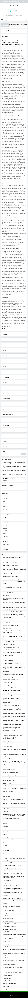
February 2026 (6, 506)
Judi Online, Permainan (8, 655)
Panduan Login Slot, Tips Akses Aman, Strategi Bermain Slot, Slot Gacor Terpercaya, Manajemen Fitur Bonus (14, 763)
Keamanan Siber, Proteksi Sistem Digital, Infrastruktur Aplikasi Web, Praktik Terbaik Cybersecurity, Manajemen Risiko (14, 709)
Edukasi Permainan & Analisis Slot (10, 590)
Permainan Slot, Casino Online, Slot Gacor (12, 806)
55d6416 (5, 47)
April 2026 (5, 501)
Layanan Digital (6, 732)
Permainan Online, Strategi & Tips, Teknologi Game (14, 803)
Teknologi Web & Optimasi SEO (9, 964)
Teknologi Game (6, 946)
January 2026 (5, 509)
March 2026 (5, 504)
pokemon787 (5, 811)
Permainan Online (6, 796)
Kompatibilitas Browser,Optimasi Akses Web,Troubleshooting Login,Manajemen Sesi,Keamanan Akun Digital (11, 729)
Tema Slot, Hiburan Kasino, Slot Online (11, 970)
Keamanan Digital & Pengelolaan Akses (11, 695)
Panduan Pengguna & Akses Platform (11, 772)
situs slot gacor (6, 355)
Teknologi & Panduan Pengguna (9, 926)
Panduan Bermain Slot (7, 752)
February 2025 (6, 539)
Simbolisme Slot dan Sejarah (9, 821)
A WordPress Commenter (8, 488)
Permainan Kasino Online (8, 793)
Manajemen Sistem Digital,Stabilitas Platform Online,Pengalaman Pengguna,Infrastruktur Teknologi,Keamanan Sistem (12, 737)
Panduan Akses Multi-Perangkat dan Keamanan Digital (14, 749)
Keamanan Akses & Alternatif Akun (10, 679)
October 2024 (5, 549)
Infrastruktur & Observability (9, 641)
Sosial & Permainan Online (8, 870)
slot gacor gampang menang (9, 847)
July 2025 (5, 525)
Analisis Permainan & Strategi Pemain (11, 573)
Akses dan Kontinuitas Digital (9, 560)
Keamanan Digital (6, 685)
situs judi (5, 823)
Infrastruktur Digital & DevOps (9, 644)
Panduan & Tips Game (7, 741)
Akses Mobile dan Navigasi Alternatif (11, 565)
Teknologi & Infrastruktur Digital (9, 913)
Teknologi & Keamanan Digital (9, 923)
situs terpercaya (6, 398)
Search (3, 451)
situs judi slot (6, 826)
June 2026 (5, 496)
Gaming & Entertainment (8, 620)
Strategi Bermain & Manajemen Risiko (11, 885)
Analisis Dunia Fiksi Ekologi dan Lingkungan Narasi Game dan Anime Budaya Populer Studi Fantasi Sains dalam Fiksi (14, 570)
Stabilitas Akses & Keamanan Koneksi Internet (13, 873)
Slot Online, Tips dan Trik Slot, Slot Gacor (12, 868)
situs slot (5, 441)
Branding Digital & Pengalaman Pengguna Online (13, 579)
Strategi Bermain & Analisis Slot (10, 883)
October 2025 (5, 517)
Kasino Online (6, 671)
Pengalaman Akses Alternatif (9, 785)
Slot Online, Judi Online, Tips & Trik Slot (11, 856)
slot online (5, 853)
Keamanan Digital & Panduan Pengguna (11, 690)
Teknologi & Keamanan (8, 921)
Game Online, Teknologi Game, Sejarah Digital (13, 611)
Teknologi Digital (6, 941)
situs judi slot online (7, 829)
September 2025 (6, 520)
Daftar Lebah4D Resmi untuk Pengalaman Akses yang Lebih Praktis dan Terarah (14, 1)
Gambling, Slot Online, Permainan (10, 592)
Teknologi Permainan (7, 957)
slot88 (4, 420)
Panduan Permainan (7, 777)
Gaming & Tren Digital (7, 622)
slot (3, 339)
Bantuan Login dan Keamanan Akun (10, 576)
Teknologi (5, 903)
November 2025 (6, 514)
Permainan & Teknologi (8, 791)
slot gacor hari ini (6, 345)
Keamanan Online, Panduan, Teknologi (11, 705)
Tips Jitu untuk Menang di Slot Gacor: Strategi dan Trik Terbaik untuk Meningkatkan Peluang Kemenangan (12, 42)
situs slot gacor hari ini (8, 414)
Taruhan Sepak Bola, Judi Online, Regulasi (12, 898)
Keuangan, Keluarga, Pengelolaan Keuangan (12, 724)
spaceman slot (6, 436)
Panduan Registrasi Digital (8, 780)
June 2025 (5, 528)
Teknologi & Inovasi (7, 915)
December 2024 (6, 544)
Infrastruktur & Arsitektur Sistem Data (11, 639)
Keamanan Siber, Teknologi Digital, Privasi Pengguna (14, 713)
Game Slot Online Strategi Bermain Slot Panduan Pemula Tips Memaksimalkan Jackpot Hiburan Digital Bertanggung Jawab (14, 616)
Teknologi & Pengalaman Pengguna (10, 931)
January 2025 (5, 541)
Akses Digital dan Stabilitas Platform (11, 562)
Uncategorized (6, 986)
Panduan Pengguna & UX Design (9, 775)
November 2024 (6, 547)
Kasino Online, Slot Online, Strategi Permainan (13, 674)
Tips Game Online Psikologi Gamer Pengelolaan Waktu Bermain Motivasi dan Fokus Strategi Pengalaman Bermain (13, 974)
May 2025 (5, 530)
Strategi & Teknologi (7, 880)
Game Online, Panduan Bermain (9, 605)
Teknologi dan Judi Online (8, 938)
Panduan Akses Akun (7, 746)
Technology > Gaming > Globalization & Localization (14, 900)
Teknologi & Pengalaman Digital (9, 929)
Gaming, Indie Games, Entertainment (10, 625)
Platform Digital (6, 808)
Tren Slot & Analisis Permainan (9, 981)
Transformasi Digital (7, 978)
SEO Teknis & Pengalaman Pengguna (11, 818)
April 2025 (5, 533)
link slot (4, 361)
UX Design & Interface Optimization (10, 989)
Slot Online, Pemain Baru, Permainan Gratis (12, 862)
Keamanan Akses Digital (8, 682)
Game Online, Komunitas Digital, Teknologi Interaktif (14, 602)
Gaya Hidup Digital (7, 628)
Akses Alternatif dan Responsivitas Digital (12, 557)
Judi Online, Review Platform (9, 658)
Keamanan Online (6, 702)
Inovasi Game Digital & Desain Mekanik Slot (12, 652)
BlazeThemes (15, 995)
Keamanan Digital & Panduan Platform (11, 693)
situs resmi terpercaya (7, 831)
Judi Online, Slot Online (8, 660)
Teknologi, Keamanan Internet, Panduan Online (13, 967)
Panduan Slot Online (7, 783)
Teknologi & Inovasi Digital (8, 918)
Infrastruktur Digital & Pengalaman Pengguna (12, 649)
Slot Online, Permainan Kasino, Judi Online (12, 865)
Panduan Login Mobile (7, 758)
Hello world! (18, 488)
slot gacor (9, 73)
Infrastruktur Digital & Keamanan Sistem (11, 647)
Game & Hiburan (6, 595)
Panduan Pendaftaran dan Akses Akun (11, 767)
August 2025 (5, 522)
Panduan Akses (6, 743)
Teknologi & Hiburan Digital (9, 910)
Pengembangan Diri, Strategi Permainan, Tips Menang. (14, 788)
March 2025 (5, 536)
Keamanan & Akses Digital (8, 677)
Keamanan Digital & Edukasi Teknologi (11, 687)
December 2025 (6, 512)
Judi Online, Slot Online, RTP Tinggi (10, 663)
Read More (4, 328)
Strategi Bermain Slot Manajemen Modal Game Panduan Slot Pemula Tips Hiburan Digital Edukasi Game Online (13, 894)
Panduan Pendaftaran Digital (9, 769)
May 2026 (5, 498)
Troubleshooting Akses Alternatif (10, 983)
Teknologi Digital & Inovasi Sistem (10, 944)
